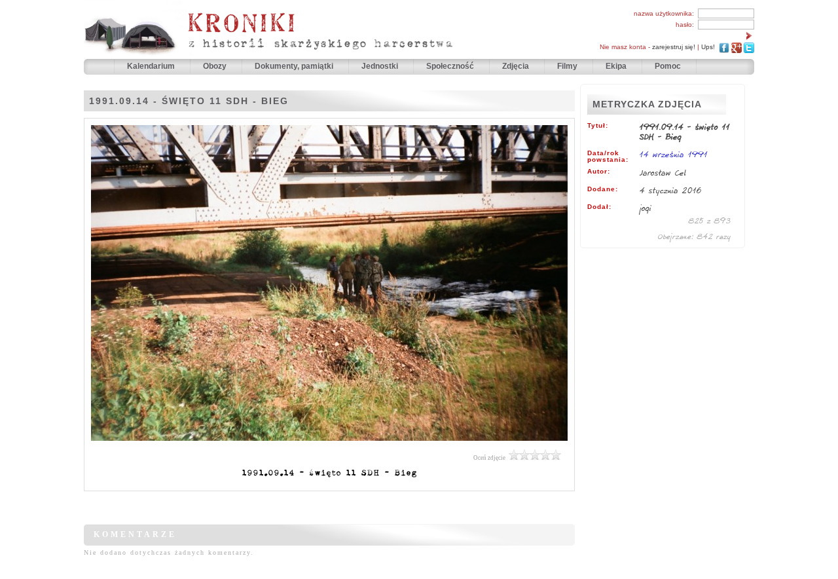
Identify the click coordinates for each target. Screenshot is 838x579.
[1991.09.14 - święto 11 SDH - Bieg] (329, 444)
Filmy (567, 66)
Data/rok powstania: (607, 156)
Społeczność (451, 66)
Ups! (708, 46)
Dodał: (599, 207)
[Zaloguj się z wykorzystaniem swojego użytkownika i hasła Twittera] (749, 46)
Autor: (598, 171)
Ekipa (616, 66)
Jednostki (380, 66)
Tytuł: (597, 125)
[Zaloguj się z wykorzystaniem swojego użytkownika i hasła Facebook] (724, 46)
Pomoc (668, 66)
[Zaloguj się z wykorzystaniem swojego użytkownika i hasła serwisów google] (736, 46)
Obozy (215, 66)
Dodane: (602, 189)
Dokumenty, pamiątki (295, 66)
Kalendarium (152, 66)
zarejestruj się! (673, 46)
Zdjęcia (516, 66)
